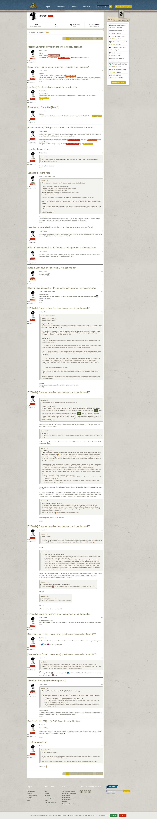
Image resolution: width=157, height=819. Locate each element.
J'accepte (113, 816)
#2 (102, 70)
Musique (47, 795)
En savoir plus (103, 815)
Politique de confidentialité (66, 798)
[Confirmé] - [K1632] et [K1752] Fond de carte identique (54, 721)
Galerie (29, 800)
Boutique (86, 7)
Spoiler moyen (70, 76)
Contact (64, 801)
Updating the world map (38, 149)
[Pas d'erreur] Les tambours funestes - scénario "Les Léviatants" (58, 66)
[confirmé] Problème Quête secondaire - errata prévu (52, 87)
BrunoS (33, 56)
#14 (102, 530)
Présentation (31, 791)
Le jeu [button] (47, 7)
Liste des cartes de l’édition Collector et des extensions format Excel (60, 227)
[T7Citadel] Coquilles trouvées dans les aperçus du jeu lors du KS (58, 308)
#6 (102, 153)
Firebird (42, 534)
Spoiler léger (44, 98)
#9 (102, 251)
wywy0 (42, 662)
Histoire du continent (37, 742)
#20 (102, 746)
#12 (102, 311)
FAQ (46, 791)
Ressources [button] (61, 7)
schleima (42, 157)
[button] (99, 3)
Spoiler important (53, 55)
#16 (102, 638)
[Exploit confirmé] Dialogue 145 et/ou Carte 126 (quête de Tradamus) (60, 127)
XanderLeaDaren (45, 316)
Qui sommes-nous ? (68, 791)
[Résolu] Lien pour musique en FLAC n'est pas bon (51, 267)
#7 (102, 176)
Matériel (29, 798)
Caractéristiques (32, 795)
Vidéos (47, 793)
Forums (74, 7)
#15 (102, 617)
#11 (102, 291)
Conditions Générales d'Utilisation (69, 794)
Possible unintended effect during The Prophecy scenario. (54, 46)
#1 (102, 50)
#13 (102, 396)
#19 (102, 725)
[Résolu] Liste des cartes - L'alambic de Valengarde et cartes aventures (61, 247)
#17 (102, 658)
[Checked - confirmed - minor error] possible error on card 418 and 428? (61, 634)
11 (98, 39)
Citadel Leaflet (79, 183)
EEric (42, 400)
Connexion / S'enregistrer (123, 7)
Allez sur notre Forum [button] (118, 82)
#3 (102, 90)
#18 (102, 684)
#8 (102, 231)
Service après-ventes (68, 804)
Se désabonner (110, 793)
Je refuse (122, 816)
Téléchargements (50, 798)
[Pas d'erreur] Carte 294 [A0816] (43, 107)
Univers (29, 793)
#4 (102, 111)
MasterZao (43, 750)
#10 (102, 271)
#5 (102, 131)
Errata (46, 800)
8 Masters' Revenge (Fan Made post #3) (46, 680)
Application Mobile (50, 802)
